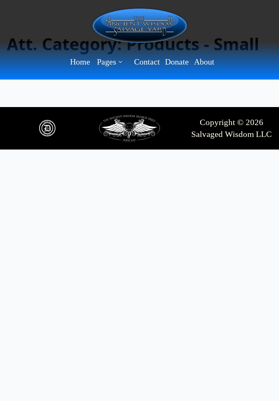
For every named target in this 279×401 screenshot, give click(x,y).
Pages (106, 61)
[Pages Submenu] (122, 62)
